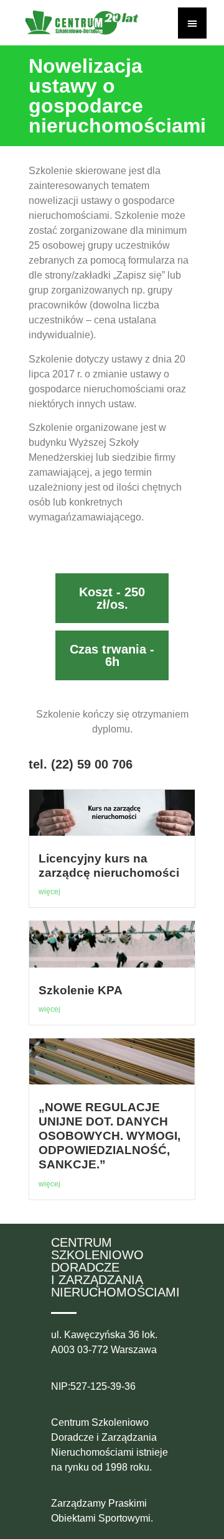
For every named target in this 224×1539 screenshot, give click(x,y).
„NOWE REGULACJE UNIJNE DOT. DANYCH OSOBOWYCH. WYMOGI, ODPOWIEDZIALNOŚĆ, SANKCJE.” (109, 1136)
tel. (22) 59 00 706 (81, 764)
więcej (49, 891)
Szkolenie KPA (81, 990)
